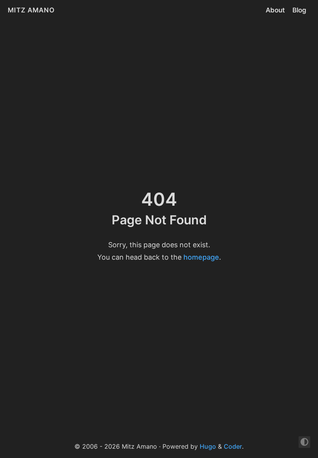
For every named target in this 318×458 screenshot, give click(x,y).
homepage (201, 257)
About (275, 10)
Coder (233, 446)
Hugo (208, 446)
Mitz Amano (31, 10)
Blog (299, 10)
